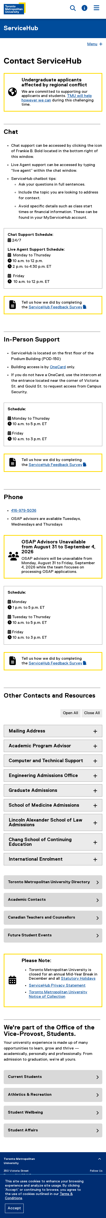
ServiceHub (21, 28)
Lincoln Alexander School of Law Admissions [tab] (45, 822)
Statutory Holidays (78, 979)
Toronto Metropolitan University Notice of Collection (58, 994)
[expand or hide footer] (99, 1159)
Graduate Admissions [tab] (33, 790)
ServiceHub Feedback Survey (57, 307)
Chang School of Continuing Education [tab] (40, 842)
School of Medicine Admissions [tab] (44, 805)
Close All (92, 713)
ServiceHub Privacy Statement (57, 986)
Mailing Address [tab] (27, 731)
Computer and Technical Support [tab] (46, 760)
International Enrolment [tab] (36, 859)
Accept (14, 1208)
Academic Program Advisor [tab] (40, 746)
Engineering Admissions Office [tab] (43, 775)
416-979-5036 (23, 511)
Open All (70, 713)
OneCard (58, 367)
